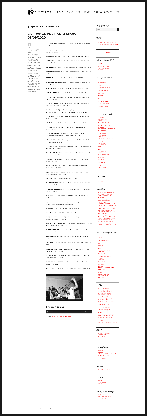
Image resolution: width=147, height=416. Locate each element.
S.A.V (99, 339)
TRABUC (100, 165)
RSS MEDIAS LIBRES (103, 275)
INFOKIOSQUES (102, 255)
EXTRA (117, 11)
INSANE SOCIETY (102, 143)
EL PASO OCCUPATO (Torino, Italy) (106, 301)
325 (98, 235)
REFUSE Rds (101, 157)
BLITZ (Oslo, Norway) (103, 296)
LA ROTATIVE (101, 259)
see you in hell (32, 83)
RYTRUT (100, 383)
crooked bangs (36, 65)
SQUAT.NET (100, 320)
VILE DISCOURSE (102, 105)
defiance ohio (31, 69)
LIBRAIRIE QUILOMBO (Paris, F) (105, 315)
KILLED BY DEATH (102, 93)
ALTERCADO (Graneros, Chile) (105, 194)
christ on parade (33, 64)
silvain (29, 48)
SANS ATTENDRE (102, 277)
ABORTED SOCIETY (102, 119)
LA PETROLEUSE (102, 382)
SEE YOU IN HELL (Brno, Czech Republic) (108, 223)
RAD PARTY (100, 181)
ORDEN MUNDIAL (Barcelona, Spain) (107, 218)
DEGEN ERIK (101, 88)
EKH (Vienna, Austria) (103, 299)
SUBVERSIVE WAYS (102, 164)
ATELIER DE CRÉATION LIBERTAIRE (106, 128)
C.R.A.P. (99, 80)
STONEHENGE (101, 162)
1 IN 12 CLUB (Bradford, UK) (104, 288)
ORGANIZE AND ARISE (103, 68)
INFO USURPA (101, 65)
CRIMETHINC (101, 245)
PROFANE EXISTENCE (103, 154)
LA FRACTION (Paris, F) (103, 213)
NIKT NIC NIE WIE (102, 151)
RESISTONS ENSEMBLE (103, 274)
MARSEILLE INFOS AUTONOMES (106, 267)
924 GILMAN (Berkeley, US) (104, 293)
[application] (69, 311)
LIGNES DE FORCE (102, 263)
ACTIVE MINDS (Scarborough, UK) (106, 192)
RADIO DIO (100, 338)
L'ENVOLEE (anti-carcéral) (104, 256)
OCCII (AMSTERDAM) (103, 319)
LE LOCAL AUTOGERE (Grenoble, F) (106, 314)
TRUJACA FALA (101, 169)
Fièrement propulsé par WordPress (44, 408)
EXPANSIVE (101, 246)
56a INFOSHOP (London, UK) (105, 291)
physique (30, 80)
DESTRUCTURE (101, 136)
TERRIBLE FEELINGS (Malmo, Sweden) (107, 224)
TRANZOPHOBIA (102, 167)
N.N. (29, 78)
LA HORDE (100, 258)
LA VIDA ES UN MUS (103, 148)
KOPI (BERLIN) (101, 306)
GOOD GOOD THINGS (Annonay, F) (106, 203)
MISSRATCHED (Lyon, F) (103, 215)
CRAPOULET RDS (102, 132)
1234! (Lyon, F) (101, 394)
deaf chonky (34, 67)
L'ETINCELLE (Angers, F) (104, 309)
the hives (34, 86)
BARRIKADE (101, 238)
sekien (37, 83)
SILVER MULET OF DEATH (104, 369)
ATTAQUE (100, 237)
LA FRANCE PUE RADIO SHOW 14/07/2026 (108, 44)
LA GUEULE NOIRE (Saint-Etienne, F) (107, 310)
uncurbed (38, 88)
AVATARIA (100, 350)
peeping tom (34, 78)
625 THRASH (101, 117)
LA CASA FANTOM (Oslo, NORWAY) (106, 211)
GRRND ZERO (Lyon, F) (103, 304)
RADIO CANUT (101, 336)
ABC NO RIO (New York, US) (104, 294)
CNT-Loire (100, 352)
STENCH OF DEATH (102, 100)
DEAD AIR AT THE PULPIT (104, 87)
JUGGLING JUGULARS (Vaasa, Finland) (107, 210)
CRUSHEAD (101, 84)
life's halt (35, 75)
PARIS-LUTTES (101, 269)
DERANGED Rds (102, 135)
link (40, 75)
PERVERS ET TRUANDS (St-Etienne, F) (107, 219)
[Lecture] (48, 312)
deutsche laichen (32, 70)
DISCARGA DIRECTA (103, 90)
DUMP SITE (100, 92)
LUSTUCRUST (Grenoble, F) (104, 396)
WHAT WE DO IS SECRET (104, 106)
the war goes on (33, 87)
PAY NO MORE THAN (103, 96)
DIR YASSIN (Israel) (102, 202)
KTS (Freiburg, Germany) (104, 307)
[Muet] (85, 312)
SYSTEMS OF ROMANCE (104, 101)
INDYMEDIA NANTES (103, 251)
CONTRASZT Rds (102, 130)
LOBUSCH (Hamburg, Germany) (106, 317)
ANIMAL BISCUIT (102, 127)
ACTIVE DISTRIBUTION (103, 122)
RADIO (70, 11)
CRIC (99, 243)
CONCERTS (61, 11)
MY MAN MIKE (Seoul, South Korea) (106, 216)
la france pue (42, 11)
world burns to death (34, 90)
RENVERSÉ (100, 272)
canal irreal (36, 62)
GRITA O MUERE (102, 140)
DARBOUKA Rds (102, 133)
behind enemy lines (33, 60)
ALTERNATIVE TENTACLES (104, 125)
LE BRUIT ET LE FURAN (103, 66)
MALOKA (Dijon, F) (102, 398)
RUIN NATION (101, 159)
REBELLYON (101, 271)
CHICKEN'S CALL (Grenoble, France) (106, 199)
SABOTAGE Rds (101, 160)
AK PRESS (100, 380)
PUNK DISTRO (101, 156)
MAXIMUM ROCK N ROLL (104, 180)
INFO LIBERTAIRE (102, 253)
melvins (37, 77)
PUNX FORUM (101, 69)
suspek (29, 86)
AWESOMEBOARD (102, 63)
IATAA (99, 248)
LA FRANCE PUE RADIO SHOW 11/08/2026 (108, 41)
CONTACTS (108, 11)
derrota (38, 69)
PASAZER (100, 152)
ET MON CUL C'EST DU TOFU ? (105, 138)
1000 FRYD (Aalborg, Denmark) (105, 290)
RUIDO (99, 98)
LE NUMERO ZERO (102, 261)
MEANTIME (100, 95)
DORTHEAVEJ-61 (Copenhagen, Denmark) (108, 298)
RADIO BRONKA (102, 334)
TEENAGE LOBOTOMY (103, 103)
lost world (31, 77)
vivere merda (31, 89)
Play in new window (57, 316)
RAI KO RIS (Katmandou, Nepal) (105, 221)
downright (31, 72)
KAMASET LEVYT (102, 144)
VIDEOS (87, 11)
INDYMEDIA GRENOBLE (104, 250)
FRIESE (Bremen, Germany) (104, 302)
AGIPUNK (100, 124)
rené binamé (36, 81)
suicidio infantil (32, 85)
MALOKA (100, 149)
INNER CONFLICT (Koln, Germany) (106, 208)
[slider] (89, 311)
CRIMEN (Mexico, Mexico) (104, 200)
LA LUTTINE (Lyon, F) (103, 312)
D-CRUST (100, 85)
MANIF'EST (100, 266)
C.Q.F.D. (100, 242)
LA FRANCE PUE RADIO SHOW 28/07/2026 (108, 42)
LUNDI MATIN (101, 264)
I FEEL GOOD (101, 141)
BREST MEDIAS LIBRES (103, 240)
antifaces (30, 54)
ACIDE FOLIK (101, 120)
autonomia (34, 57)
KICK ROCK (100, 146)
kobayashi (35, 73)
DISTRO (77, 11)
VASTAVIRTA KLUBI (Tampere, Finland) (107, 322)
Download (68, 316)
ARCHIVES (98, 11)
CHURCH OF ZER (102, 82)
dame (29, 67)
